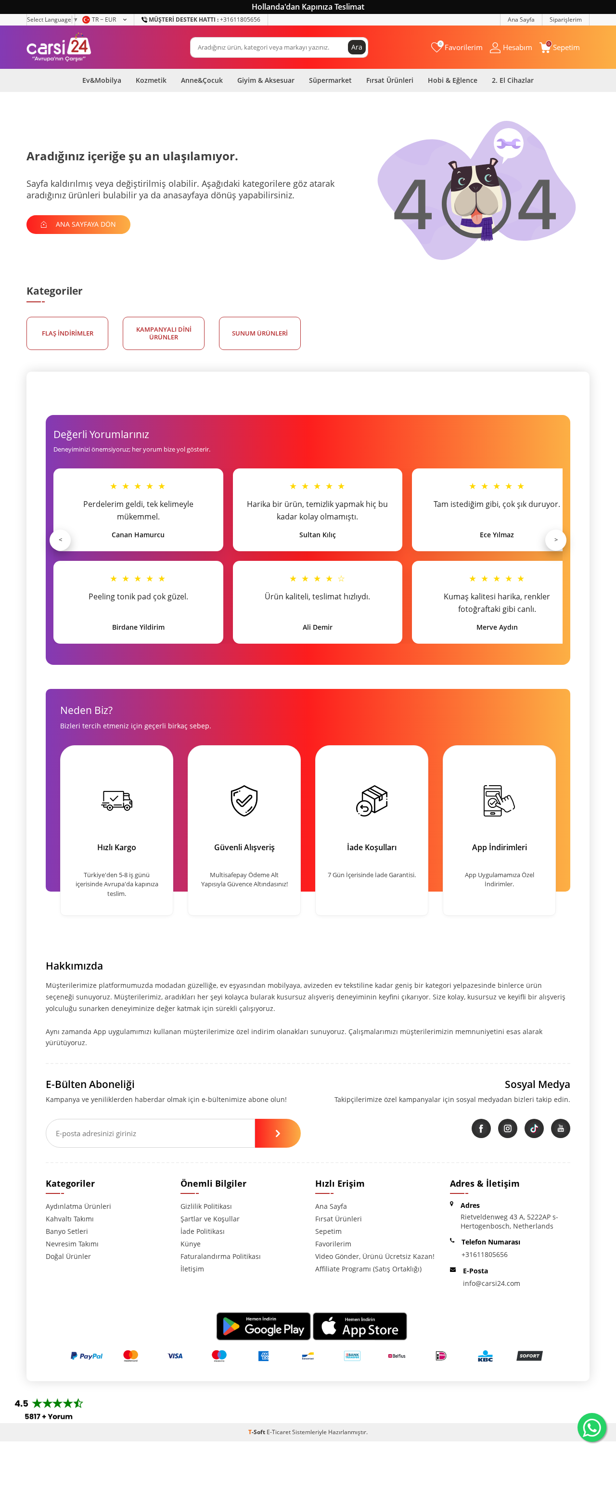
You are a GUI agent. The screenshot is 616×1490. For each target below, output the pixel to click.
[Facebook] (481, 1128)
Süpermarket (330, 80)
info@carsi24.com (491, 1283)
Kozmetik (151, 80)
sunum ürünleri (260, 333)
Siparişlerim (566, 19)
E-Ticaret (279, 1432)
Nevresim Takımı (72, 1243)
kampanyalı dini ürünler (164, 333)
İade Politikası (202, 1231)
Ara (356, 47)
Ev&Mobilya (101, 80)
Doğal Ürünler (68, 1256)
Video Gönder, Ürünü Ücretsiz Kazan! (375, 1256)
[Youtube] (560, 1128)
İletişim (192, 1268)
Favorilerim (333, 1243)
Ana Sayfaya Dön (85, 224)
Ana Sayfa (521, 19)
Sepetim (328, 1231)
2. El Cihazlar (513, 80)
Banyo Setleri (67, 1231)
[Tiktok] (534, 1128)
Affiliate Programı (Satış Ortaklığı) (368, 1268)
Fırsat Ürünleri (389, 80)
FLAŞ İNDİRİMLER (67, 333)
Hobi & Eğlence (452, 80)
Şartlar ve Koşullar (210, 1218)
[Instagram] (507, 1128)
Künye (190, 1243)
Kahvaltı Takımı (70, 1218)
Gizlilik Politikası (206, 1206)
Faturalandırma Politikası (220, 1256)
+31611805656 (204, 19)
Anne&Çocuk (202, 80)
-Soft (257, 1432)
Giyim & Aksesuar (266, 80)
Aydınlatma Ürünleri (78, 1206)
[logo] (58, 47)
